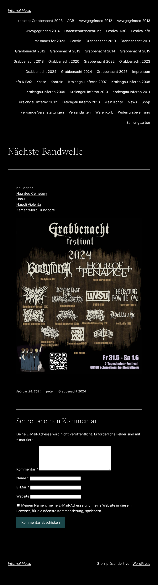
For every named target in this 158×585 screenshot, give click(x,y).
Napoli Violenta (28, 204)
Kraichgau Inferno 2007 (87, 82)
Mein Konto (113, 102)
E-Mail (22, 487)
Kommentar (27, 469)
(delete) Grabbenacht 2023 (40, 21)
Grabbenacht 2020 (63, 61)
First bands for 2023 (48, 41)
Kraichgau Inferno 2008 (130, 82)
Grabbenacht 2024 (40, 72)
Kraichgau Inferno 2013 (81, 102)
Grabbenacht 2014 (100, 51)
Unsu (20, 199)
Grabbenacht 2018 (28, 61)
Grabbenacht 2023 (134, 61)
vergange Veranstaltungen (42, 112)
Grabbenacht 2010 (101, 41)
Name (22, 478)
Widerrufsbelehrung (134, 112)
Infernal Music (19, 10)
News (132, 102)
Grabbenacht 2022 (99, 61)
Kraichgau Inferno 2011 (131, 92)
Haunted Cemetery (31, 193)
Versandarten (80, 112)
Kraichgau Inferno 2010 (89, 92)
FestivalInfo (140, 31)
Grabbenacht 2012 (30, 51)
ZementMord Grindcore (35, 210)
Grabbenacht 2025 (112, 72)
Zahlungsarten (138, 122)
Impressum (141, 72)
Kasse (41, 82)
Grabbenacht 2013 (65, 51)
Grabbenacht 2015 (135, 51)
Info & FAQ (23, 82)
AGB (70, 21)
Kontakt (57, 82)
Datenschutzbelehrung (83, 31)
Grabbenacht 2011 (135, 41)
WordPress (141, 563)
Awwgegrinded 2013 (133, 21)
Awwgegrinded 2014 (43, 31)
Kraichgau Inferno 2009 (45, 92)
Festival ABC (116, 31)
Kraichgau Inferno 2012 (38, 102)
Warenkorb (104, 112)
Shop (146, 102)
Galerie (75, 41)
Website (22, 496)
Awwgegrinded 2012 (95, 21)
